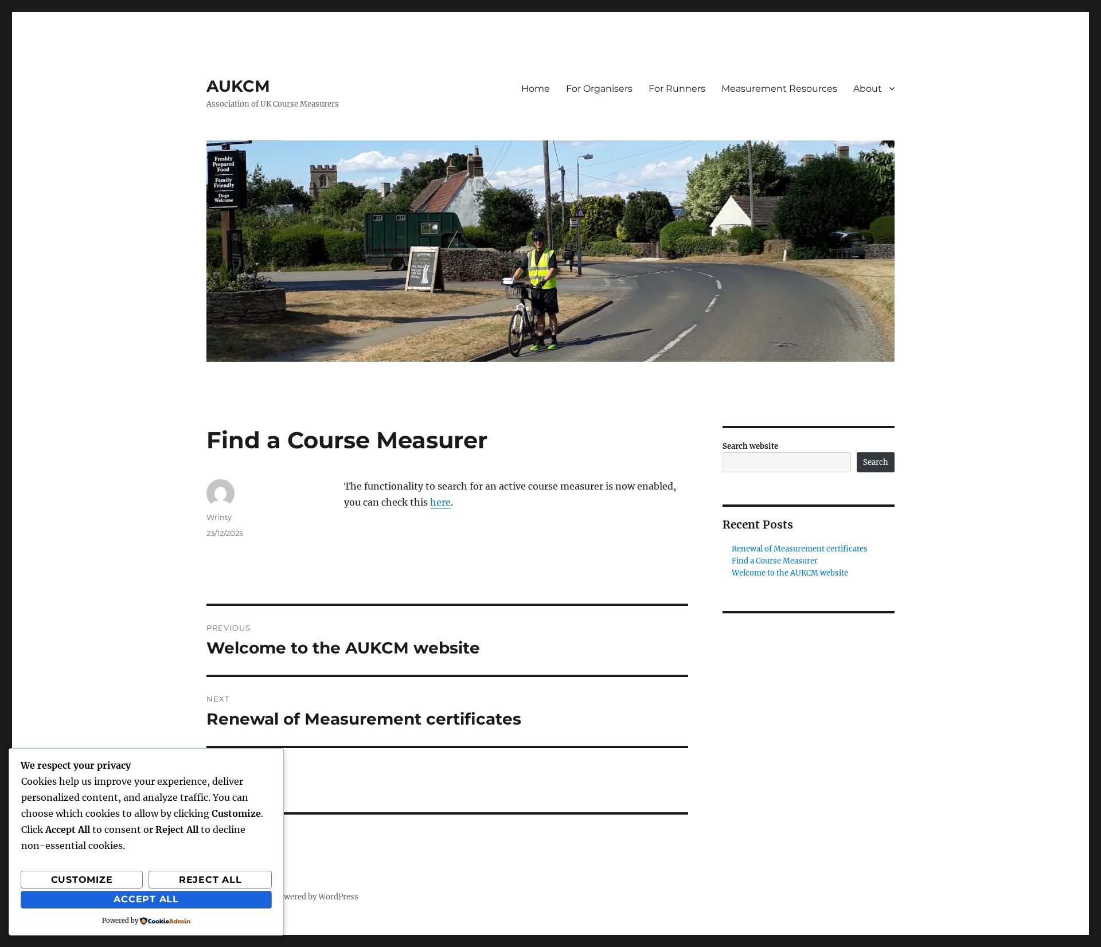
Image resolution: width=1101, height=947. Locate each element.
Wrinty (219, 517)
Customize (82, 879)
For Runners (677, 88)
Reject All (210, 879)
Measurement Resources (779, 88)
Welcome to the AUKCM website (790, 573)
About (867, 88)
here (440, 502)
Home (535, 88)
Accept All (146, 899)
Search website (750, 446)
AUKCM (238, 86)
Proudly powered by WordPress (301, 897)
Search (875, 462)
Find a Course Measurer (775, 561)
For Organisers (599, 88)
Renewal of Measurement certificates (800, 549)
